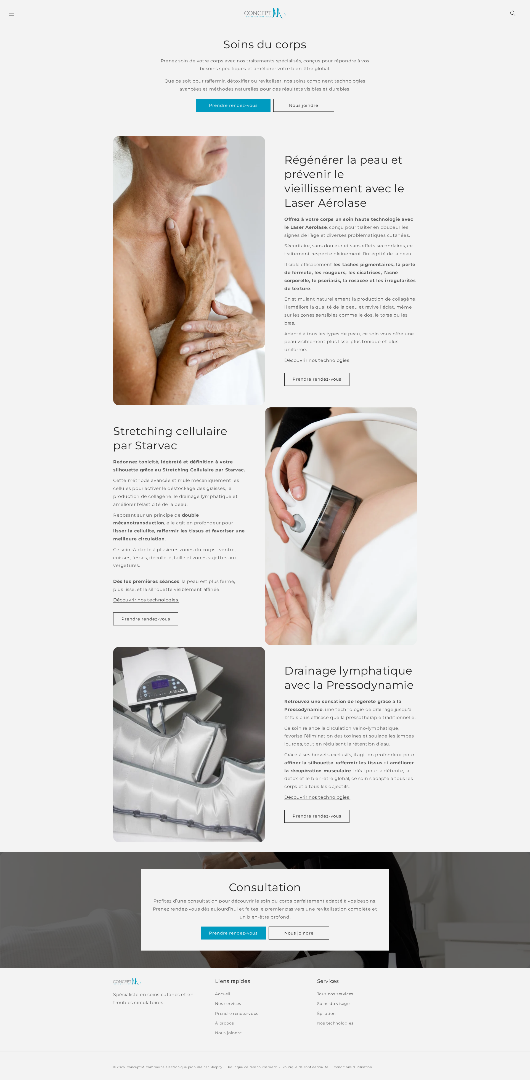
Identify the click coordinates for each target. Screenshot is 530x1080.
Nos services (228, 1003)
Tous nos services (335, 993)
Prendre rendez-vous (233, 105)
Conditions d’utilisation (353, 1067)
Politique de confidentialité (305, 1067)
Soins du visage (333, 1003)
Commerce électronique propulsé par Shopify (184, 1067)
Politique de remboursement (252, 1067)
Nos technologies (335, 1023)
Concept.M (136, 1067)
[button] (12, 13)
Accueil (222, 993)
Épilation (326, 1013)
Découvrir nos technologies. (317, 360)
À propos (224, 1023)
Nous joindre (303, 105)
